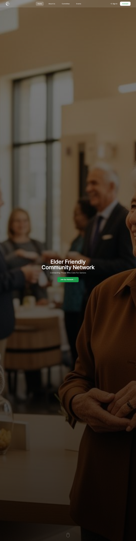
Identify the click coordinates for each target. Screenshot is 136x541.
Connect (125, 4)
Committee (66, 4)
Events (78, 4)
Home (40, 4)
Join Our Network (66, 279)
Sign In (115, 4)
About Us (51, 4)
